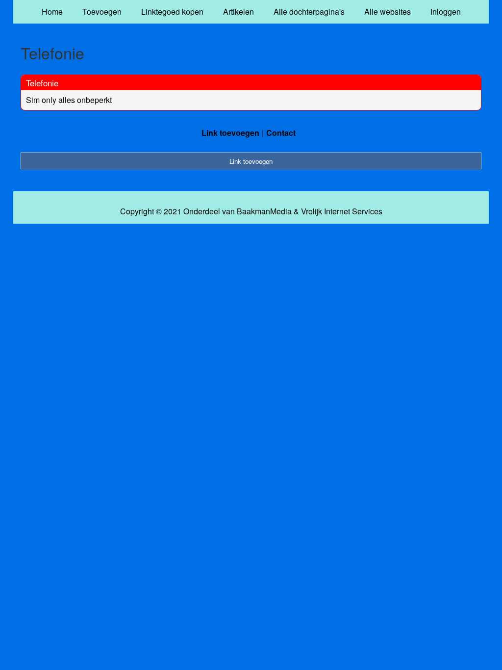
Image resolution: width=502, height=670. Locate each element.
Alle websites (387, 11)
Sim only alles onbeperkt (69, 99)
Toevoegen (102, 11)
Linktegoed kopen (172, 11)
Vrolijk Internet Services (341, 211)
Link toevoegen (230, 132)
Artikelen (238, 11)
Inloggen (445, 11)
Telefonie (42, 83)
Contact (281, 132)
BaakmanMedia (264, 211)
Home (52, 11)
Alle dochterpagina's (309, 11)
